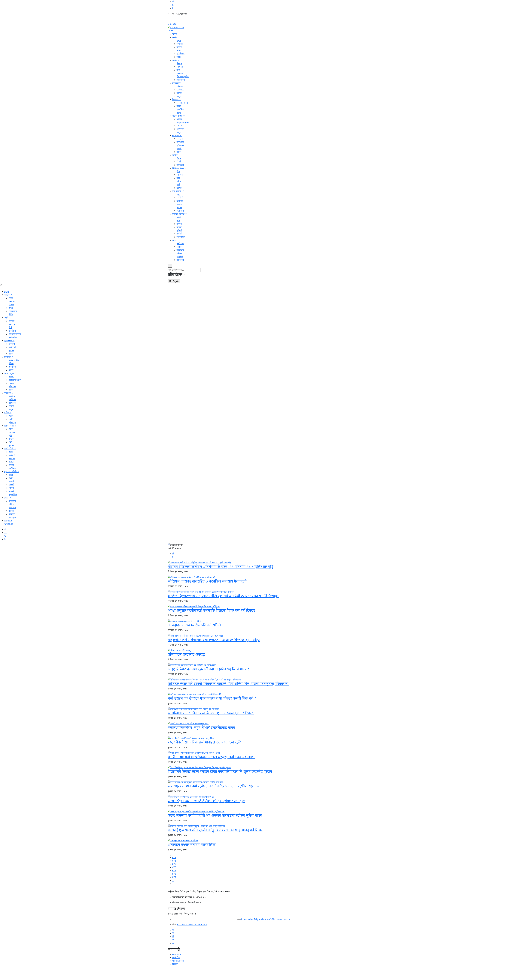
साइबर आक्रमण (183, 122)
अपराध (179, 119)
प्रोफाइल (180, 145)
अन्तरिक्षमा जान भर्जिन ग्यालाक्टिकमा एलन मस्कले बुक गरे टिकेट (211, 712)
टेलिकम (180, 86)
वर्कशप (179, 253)
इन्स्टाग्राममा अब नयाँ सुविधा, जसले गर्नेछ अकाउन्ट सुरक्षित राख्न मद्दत (214, 785)
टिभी (178, 69)
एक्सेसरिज (181, 79)
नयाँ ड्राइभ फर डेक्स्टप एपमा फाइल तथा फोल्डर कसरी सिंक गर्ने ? (212, 698)
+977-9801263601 (186, 924)
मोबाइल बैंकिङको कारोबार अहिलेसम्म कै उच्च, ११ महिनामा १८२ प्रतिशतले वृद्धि (220, 566)
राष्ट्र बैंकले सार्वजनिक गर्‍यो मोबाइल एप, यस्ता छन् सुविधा (206, 742)
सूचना (179, 40)
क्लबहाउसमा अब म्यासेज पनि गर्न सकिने (194, 625)
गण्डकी (179, 227)
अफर (179, 50)
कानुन (179, 96)
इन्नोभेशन (180, 141)
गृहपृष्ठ (174, 33)
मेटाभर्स (179, 207)
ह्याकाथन (180, 250)
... (173, 880)
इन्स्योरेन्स (180, 109)
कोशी (179, 217)
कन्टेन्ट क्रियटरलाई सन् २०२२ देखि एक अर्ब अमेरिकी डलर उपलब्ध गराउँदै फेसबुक (223, 595)
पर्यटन (179, 181)
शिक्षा (178, 171)
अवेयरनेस (180, 128)
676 (174, 867)
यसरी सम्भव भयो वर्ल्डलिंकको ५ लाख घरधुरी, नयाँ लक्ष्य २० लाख (211, 756)
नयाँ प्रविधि (177, 191)
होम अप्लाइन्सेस (183, 76)
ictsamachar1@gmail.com (254, 919)
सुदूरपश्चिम (181, 236)
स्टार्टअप (175, 135)
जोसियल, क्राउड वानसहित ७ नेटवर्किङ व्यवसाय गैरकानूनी (207, 581)
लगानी (179, 148)
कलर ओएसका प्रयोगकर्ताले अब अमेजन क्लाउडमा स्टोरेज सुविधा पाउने (215, 815)
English (262, 19)
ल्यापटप (180, 66)
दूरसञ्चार (176, 83)
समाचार (180, 43)
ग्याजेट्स (175, 60)
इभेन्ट (174, 240)
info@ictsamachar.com (279, 919)
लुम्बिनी (179, 230)
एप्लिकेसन (180, 53)
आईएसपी (180, 89)
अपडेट (175, 37)
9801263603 (201, 924)
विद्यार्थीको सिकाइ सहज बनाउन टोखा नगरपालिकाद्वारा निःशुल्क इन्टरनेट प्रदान (220, 771)
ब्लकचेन (180, 200)
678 (174, 873)
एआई (178, 194)
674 (174, 860)
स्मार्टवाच (180, 73)
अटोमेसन (180, 210)
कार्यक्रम (180, 259)
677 (174, 870)
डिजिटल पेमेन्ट (182, 102)
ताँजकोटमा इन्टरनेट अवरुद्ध (186, 654)
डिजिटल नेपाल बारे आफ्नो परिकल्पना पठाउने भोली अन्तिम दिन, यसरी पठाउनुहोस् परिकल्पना (228, 683)
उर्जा (178, 184)
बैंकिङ (179, 105)
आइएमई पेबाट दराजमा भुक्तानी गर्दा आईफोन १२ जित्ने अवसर (208, 668)
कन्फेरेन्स (180, 243)
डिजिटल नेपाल (178, 168)
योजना (179, 47)
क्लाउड (179, 204)
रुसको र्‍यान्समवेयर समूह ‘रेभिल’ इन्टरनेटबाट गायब (201, 727)
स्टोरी (174, 155)
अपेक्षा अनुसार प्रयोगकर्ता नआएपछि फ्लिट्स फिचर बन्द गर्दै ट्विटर (211, 610)
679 (174, 877)
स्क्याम (179, 125)
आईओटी (180, 197)
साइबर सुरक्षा (177, 115)
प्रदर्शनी (180, 256)
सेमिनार (179, 246)
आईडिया (180, 138)
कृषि (178, 177)
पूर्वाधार (179, 92)
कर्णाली (179, 233)
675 (174, 864)
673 (174, 857)
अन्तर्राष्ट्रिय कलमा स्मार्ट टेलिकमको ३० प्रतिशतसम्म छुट (206, 800)
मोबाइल (179, 63)
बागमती (179, 223)
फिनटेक (175, 99)
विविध (179, 56)
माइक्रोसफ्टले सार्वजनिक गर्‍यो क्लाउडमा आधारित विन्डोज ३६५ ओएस (214, 639)
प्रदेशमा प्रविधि (178, 213)
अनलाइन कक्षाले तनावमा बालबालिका (192, 844)
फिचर (179, 158)
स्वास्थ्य (180, 174)
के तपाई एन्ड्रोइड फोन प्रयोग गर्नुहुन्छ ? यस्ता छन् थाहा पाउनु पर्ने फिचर (215, 829)
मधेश (178, 220)
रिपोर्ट (179, 161)
